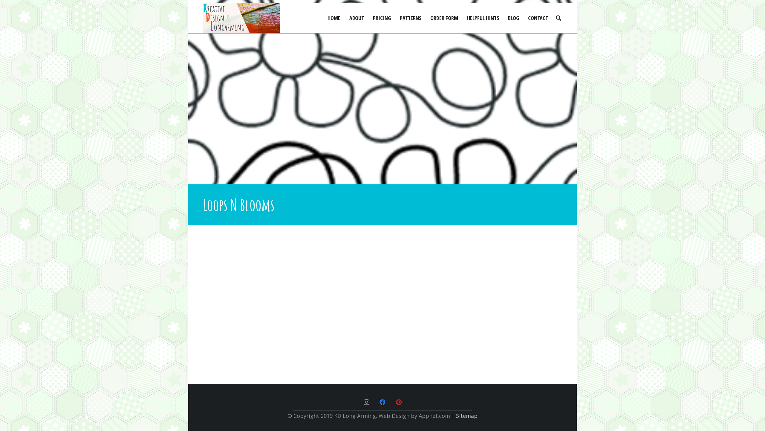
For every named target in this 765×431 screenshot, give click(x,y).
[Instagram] (366, 402)
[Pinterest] (398, 402)
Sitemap (467, 415)
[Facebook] (382, 402)
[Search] (558, 17)
